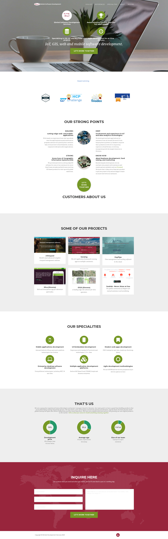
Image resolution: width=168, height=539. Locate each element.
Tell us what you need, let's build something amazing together (89, 413)
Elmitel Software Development (50, 4)
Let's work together (84, 51)
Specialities (112, 4)
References (100, 4)
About (122, 4)
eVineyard (119, 167)
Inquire (130, 4)
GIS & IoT (89, 4)
